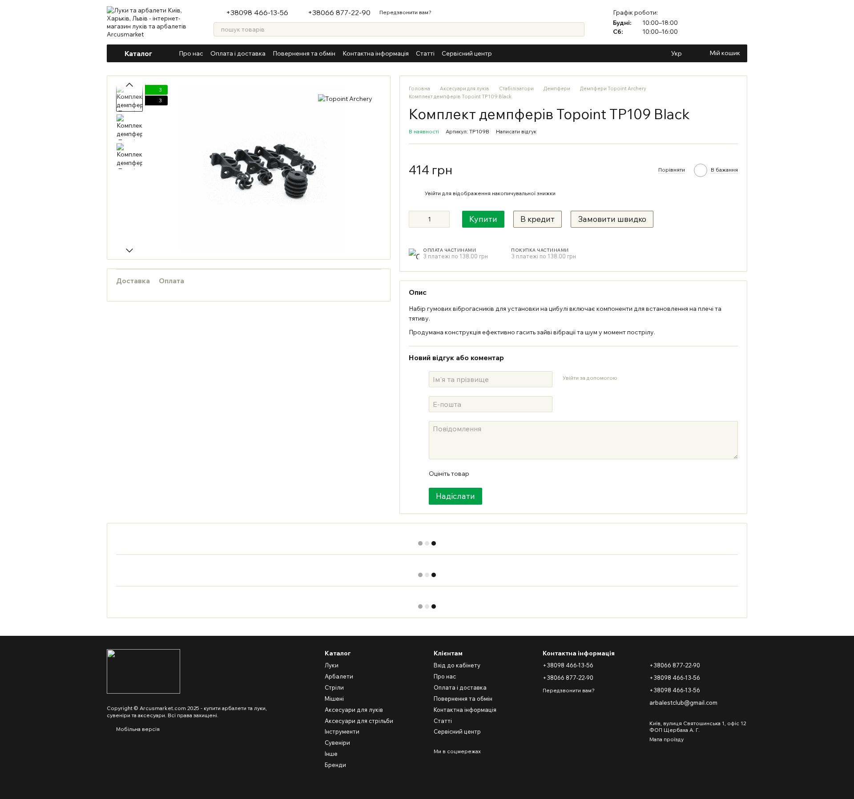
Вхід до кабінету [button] (457, 665)
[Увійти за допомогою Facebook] (626, 378)
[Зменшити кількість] (415, 219)
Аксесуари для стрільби (359, 720)
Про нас (191, 53)
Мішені (334, 698)
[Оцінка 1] (483, 473)
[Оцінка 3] (512, 473)
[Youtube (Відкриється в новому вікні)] (525, 53)
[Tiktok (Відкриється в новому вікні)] (547, 53)
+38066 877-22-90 (339, 12)
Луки (331, 665)
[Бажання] (740, 22)
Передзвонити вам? (405, 12)
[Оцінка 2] (498, 473)
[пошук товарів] (577, 29)
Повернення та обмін (304, 53)
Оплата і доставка (238, 53)
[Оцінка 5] (540, 473)
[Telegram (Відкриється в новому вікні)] (536, 53)
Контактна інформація (375, 53)
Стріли (334, 687)
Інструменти (342, 731)
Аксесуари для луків (354, 709)
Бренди (335, 764)
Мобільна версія (137, 729)
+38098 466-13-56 (257, 12)
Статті (425, 53)
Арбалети (339, 676)
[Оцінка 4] (526, 473)
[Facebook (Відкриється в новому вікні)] (515, 53)
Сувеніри (337, 742)
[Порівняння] (717, 22)
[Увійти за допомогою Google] (641, 378)
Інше (331, 753)
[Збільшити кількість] (443, 219)
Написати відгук (516, 131)
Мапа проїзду (666, 739)
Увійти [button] (433, 193)
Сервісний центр (467, 53)
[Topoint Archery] (345, 98)
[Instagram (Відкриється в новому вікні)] (504, 53)
